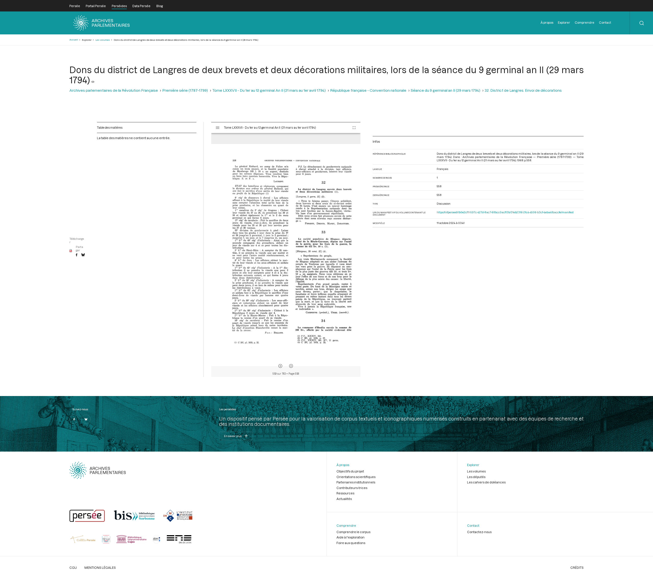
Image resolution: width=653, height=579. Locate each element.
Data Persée (141, 6)
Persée (74, 6)
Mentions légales (100, 567)
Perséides (119, 6)
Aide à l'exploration (350, 537)
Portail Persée (96, 6)
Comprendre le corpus (353, 532)
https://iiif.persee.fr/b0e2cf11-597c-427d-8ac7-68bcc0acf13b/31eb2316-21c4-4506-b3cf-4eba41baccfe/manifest (505, 212)
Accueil (73, 39)
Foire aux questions (350, 543)
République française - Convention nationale (368, 90)
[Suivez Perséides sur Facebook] (74, 419)
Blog (159, 6)
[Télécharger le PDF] (70, 251)
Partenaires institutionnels (355, 482)
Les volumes (102, 39)
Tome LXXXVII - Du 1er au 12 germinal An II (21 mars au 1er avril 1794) (269, 90)
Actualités (344, 499)
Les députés (476, 477)
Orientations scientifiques (355, 477)
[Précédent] (280, 366)
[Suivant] (291, 366)
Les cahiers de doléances (486, 482)
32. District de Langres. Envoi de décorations (523, 90)
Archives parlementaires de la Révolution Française (113, 90)
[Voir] (92, 80)
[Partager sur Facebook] (76, 255)
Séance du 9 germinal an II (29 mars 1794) (445, 90)
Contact (605, 22)
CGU (73, 567)
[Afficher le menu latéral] (217, 127)
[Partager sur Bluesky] (83, 255)
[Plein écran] (354, 127)
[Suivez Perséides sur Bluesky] (86, 419)
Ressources (345, 493)
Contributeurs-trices (351, 488)
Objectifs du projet (350, 471)
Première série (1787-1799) (185, 90)
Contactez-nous (479, 532)
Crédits (577, 567)
